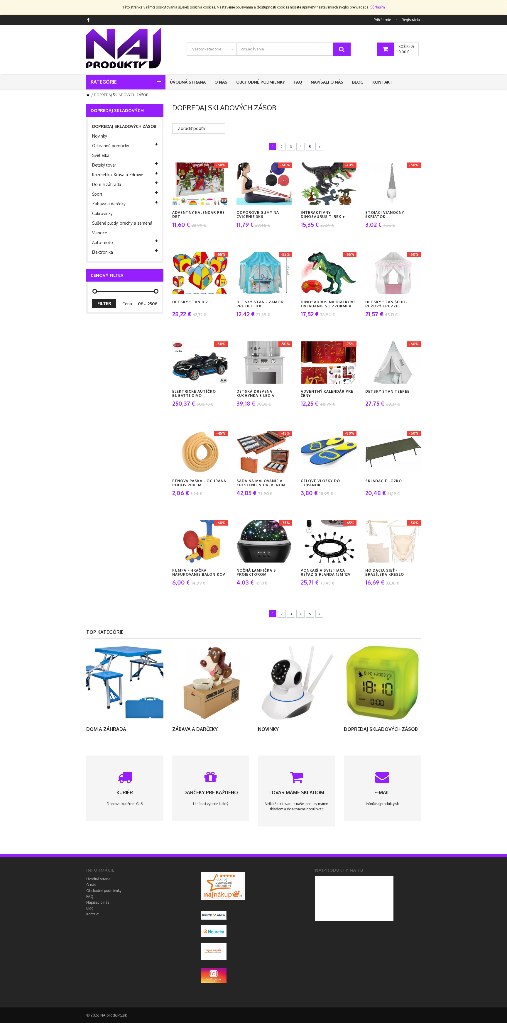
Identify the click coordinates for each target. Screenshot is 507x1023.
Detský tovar (104, 164)
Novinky (99, 135)
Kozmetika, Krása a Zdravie (117, 174)
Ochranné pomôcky (110, 145)
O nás (220, 81)
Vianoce (99, 232)
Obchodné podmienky (260, 81)
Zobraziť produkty (124, 682)
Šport (97, 194)
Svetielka (100, 155)
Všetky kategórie (207, 49)
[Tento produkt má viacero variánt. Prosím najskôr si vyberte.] (384, 183)
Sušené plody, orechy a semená (122, 223)
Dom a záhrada (106, 184)
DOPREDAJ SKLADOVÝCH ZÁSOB (124, 126)
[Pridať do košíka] (191, 183)
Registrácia (411, 20)
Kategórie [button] (104, 82)
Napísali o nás (327, 81)
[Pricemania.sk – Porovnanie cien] (223, 885)
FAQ (298, 81)
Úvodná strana (188, 81)
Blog (358, 81)
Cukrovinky (102, 213)
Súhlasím (377, 7)
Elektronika (102, 252)
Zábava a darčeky (109, 203)
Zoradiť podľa (191, 128)
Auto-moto (102, 242)
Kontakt (382, 81)
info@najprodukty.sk (382, 804)
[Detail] (206, 183)
